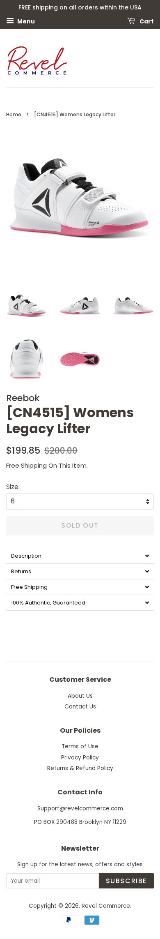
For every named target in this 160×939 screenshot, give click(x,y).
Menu (25, 21)
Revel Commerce (106, 906)
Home (13, 114)
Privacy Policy (80, 757)
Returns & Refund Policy (80, 768)
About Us (80, 696)
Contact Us (80, 707)
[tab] (80, 555)
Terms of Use (80, 746)
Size (12, 486)
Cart (146, 21)
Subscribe (126, 881)
